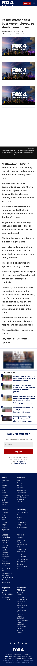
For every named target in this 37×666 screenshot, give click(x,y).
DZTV (3, 571)
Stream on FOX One (22, 588)
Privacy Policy (20, 461)
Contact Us (20, 538)
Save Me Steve (22, 527)
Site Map (20, 569)
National (4, 485)
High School (6, 529)
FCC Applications (22, 559)
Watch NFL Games (20, 594)
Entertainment (21, 522)
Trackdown (5, 561)
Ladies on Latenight (5, 553)
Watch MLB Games (21, 602)
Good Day (21, 509)
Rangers (4, 515)
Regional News (6, 588)
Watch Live (27, 3)
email (26, 643)
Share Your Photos (20, 500)
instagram (18, 643)
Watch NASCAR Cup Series (22, 607)
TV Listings (20, 554)
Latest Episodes (6, 536)
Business (5, 498)
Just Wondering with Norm (7, 574)
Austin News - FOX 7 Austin (6, 598)
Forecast (20, 480)
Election (4, 490)
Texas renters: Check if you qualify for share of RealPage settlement (24, 410)
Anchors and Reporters (21, 541)
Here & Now (6, 582)
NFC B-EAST (6, 568)
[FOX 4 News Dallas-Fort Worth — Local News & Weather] (8, 3)
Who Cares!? (6, 563)
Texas (4, 483)
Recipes (19, 517)
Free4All (4, 547)
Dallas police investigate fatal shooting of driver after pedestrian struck (22, 419)
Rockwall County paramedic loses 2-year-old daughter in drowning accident (24, 378)
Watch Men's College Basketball (21, 616)
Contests (20, 564)
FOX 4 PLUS (21, 561)
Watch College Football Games (22, 598)
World (4, 488)
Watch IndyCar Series (22, 611)
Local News (5, 480)
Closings (19, 483)
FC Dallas (5, 522)
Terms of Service (20, 463)
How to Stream (22, 549)
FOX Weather (21, 493)
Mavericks (5, 517)
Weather (21, 477)
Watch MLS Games (20, 632)
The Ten (4, 543)
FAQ (18, 547)
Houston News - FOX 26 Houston (7, 594)
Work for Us (21, 552)
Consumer (5, 495)
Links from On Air (22, 512)
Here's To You (6, 580)
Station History (22, 544)
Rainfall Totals (21, 490)
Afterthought (6, 566)
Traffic (19, 520)
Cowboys (5, 512)
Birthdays (20, 515)
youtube (22, 643)
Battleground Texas (6, 557)
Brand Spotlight (22, 566)
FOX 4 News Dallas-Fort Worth (10, 31)
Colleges (4, 527)
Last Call (4, 550)
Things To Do (21, 525)
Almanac (20, 488)
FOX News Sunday (5, 503)
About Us (21, 535)
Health (4, 500)
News (21, 31)
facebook (10, 643)
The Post (5, 545)
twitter (14, 643)
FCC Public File (22, 557)
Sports (5, 509)
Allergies (19, 485)
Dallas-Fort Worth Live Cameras (23, 496)
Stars (3, 520)
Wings (4, 525)
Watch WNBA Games (21, 627)
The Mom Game (7, 577)
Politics (4, 493)
